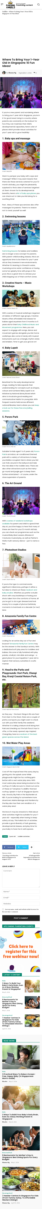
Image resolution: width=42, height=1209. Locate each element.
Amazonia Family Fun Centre (22, 644)
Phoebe (4, 1081)
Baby (4, 980)
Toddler (5, 11)
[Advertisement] (21, 36)
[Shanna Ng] (4, 72)
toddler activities (24, 836)
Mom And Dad (7, 997)
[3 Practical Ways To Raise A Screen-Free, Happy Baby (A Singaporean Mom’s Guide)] (21, 1057)
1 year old (12, 836)
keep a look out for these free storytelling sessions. (20, 408)
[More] (31, 847)
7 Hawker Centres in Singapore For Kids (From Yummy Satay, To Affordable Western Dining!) (12, 1022)
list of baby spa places (26, 193)
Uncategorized (7, 1015)
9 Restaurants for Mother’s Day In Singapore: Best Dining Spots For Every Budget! (12, 1003)
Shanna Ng (12, 73)
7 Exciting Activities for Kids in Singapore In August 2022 (10, 857)
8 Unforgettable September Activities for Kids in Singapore (31, 857)
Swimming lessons (9, 251)
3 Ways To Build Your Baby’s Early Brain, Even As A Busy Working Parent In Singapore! (12, 986)
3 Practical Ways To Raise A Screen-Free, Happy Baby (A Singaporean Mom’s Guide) (18, 1076)
